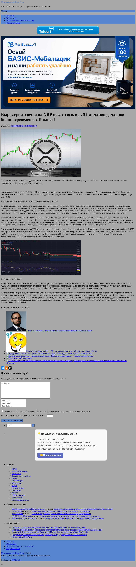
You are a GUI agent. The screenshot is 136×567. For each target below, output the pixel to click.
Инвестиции (16, 126)
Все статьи (11, 18)
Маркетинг (17, 483)
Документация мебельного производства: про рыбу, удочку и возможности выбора (49, 534)
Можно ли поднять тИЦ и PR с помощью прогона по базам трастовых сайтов (61, 351)
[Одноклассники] (6, 368)
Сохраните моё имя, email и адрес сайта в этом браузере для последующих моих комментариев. (47, 411)
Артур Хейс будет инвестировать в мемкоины (71, 353)
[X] (10, 368)
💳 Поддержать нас (50, 455)
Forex (14, 469)
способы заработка (20, 500)
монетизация (17, 488)
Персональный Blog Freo (12, 2)
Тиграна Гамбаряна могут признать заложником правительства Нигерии (59, 331)
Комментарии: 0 (29, 126)
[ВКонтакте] (2, 368)
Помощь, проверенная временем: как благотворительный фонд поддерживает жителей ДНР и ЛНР (57, 530)
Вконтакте (16, 473)
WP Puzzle (16, 560)
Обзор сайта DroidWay (22, 537)
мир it (14, 485)
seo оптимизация (19, 471)
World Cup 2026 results (22, 516)
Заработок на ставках (21, 476)
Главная (10, 16)
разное (15, 493)
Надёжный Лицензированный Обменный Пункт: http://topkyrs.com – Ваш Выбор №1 (50, 532)
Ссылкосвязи (26, 358)
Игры (14, 478)
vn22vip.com (17, 511)
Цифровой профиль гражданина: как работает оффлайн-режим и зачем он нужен (48, 527)
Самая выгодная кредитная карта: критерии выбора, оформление (82, 509)
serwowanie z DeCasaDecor (24, 518)
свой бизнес (17, 497)
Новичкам (16, 490)
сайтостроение (18, 495)
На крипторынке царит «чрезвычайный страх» (72, 356)
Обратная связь (13, 23)
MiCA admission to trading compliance (28, 509)
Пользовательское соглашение (20, 20)
